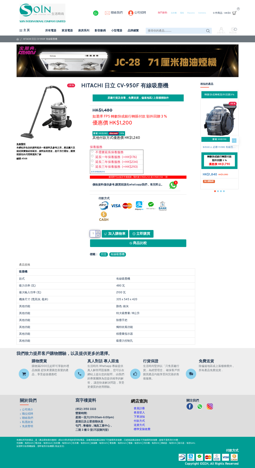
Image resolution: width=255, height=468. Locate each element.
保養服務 (96, 147)
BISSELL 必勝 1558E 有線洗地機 (220, 147)
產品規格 (24, 265)
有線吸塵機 (118, 254)
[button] (204, 140)
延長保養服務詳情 (98, 172)
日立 (104, 254)
